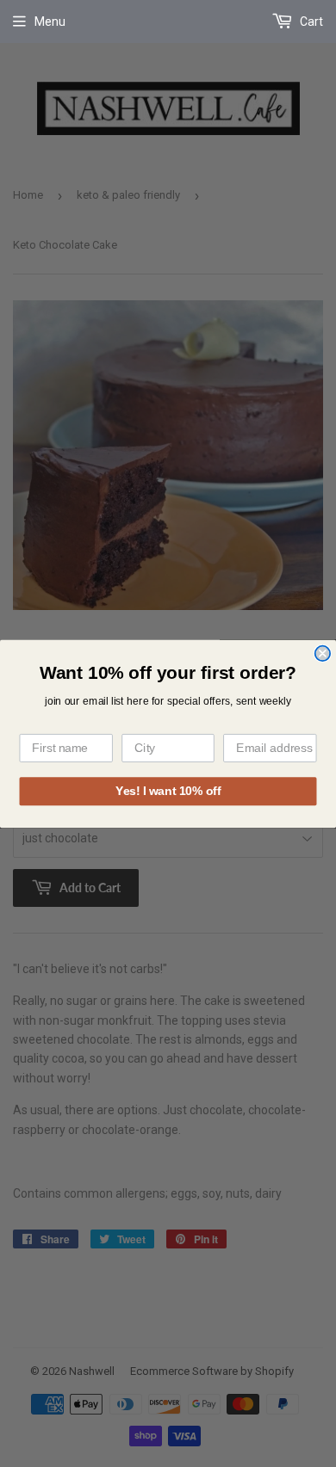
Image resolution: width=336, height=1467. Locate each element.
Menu (49, 21)
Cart (310, 21)
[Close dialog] (322, 652)
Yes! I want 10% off (168, 790)
